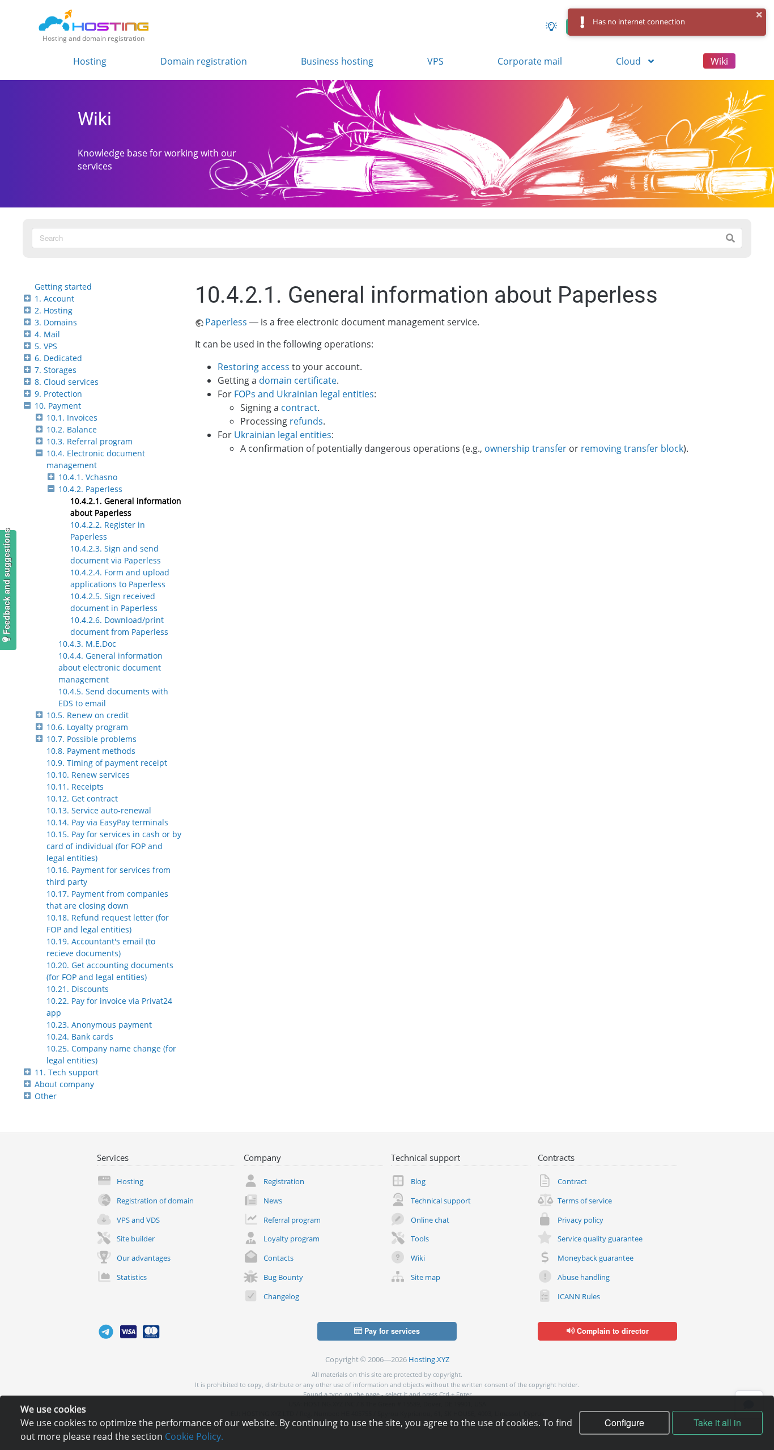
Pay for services (391, 1331)
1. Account (54, 298)
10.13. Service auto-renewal (98, 810)
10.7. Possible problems (91, 739)
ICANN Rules (579, 1296)
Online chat (430, 1220)
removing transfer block (632, 448)
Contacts (278, 1258)
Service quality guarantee (600, 1238)
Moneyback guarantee (595, 1258)
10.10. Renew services (88, 774)
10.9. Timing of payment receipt (106, 762)
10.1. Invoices (71, 417)
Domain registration (203, 61)
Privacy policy (580, 1220)
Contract (572, 1181)
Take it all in (717, 1422)
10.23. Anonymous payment (99, 1024)
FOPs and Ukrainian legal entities (304, 394)
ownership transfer (525, 448)
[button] (759, 15)
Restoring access (254, 367)
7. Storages (55, 369)
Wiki (719, 61)
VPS (435, 61)
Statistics (132, 1277)
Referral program (292, 1220)
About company (64, 1084)
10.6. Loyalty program (87, 727)
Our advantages (144, 1258)
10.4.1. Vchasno (87, 477)
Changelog (281, 1296)
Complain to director (612, 1331)
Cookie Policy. (194, 1436)
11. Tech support (67, 1072)
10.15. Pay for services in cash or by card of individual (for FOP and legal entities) (113, 846)
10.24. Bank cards (79, 1036)
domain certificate (298, 380)
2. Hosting (54, 310)
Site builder (136, 1238)
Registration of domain (155, 1200)
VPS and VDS (138, 1220)
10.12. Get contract (82, 798)
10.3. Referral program (89, 441)
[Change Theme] (551, 26)
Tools (420, 1238)
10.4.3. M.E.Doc (87, 643)
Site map (425, 1277)
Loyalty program (291, 1238)
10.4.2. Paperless (90, 489)
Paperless (226, 322)
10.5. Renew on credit (87, 715)
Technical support (441, 1200)
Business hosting (337, 61)
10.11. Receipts (75, 786)
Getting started (63, 286)
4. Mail (47, 334)
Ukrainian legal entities (282, 435)
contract (299, 407)
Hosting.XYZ (429, 1359)
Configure (624, 1422)
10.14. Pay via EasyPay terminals (107, 822)
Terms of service (585, 1200)
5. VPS (46, 346)
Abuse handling (584, 1277)
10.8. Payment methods (90, 750)
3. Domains (56, 322)
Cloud (629, 61)
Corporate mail (529, 61)
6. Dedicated (58, 358)
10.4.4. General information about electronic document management (110, 667)
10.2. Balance (71, 429)
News (272, 1200)
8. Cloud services (67, 381)
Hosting (90, 61)
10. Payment (58, 405)
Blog (418, 1181)
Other (46, 1096)
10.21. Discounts (77, 988)
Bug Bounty (283, 1277)
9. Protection (58, 393)
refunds (306, 421)
